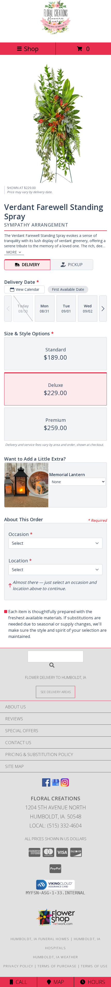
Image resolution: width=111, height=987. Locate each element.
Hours (95, 981)
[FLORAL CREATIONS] (55, 34)
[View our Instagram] (65, 785)
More (11, 252)
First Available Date (68, 289)
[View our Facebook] (46, 785)
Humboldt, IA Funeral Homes (40, 939)
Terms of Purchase (56, 966)
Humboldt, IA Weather (55, 957)
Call (20, 981)
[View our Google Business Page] (55, 785)
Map (57, 981)
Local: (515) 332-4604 (55, 825)
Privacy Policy (18, 966)
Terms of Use (94, 966)
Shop (31, 48)
